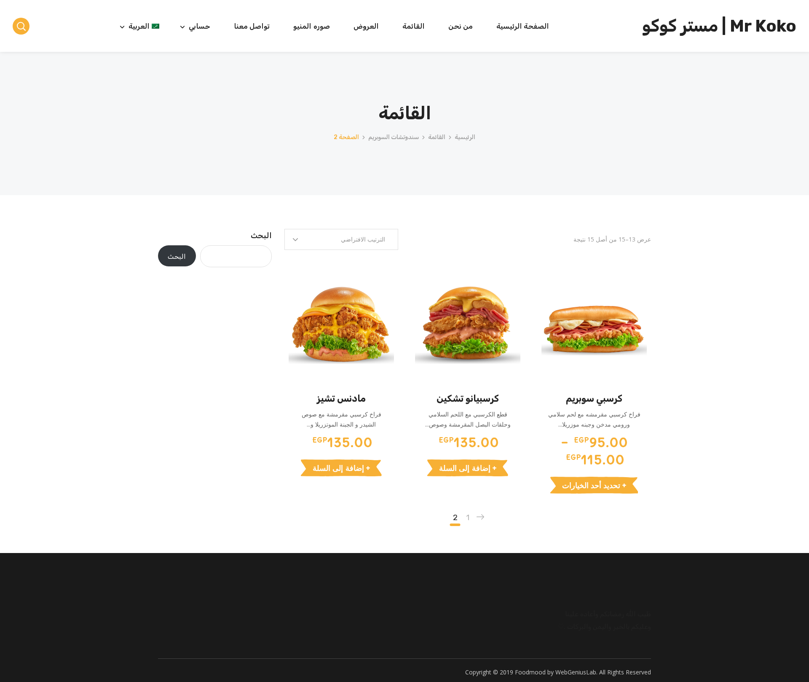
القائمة (436, 137)
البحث (261, 235)
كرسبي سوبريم (594, 398)
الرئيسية (465, 137)
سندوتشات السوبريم (393, 137)
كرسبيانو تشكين (468, 398)
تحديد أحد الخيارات (591, 485)
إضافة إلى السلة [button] (464, 468)
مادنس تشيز (341, 398)
